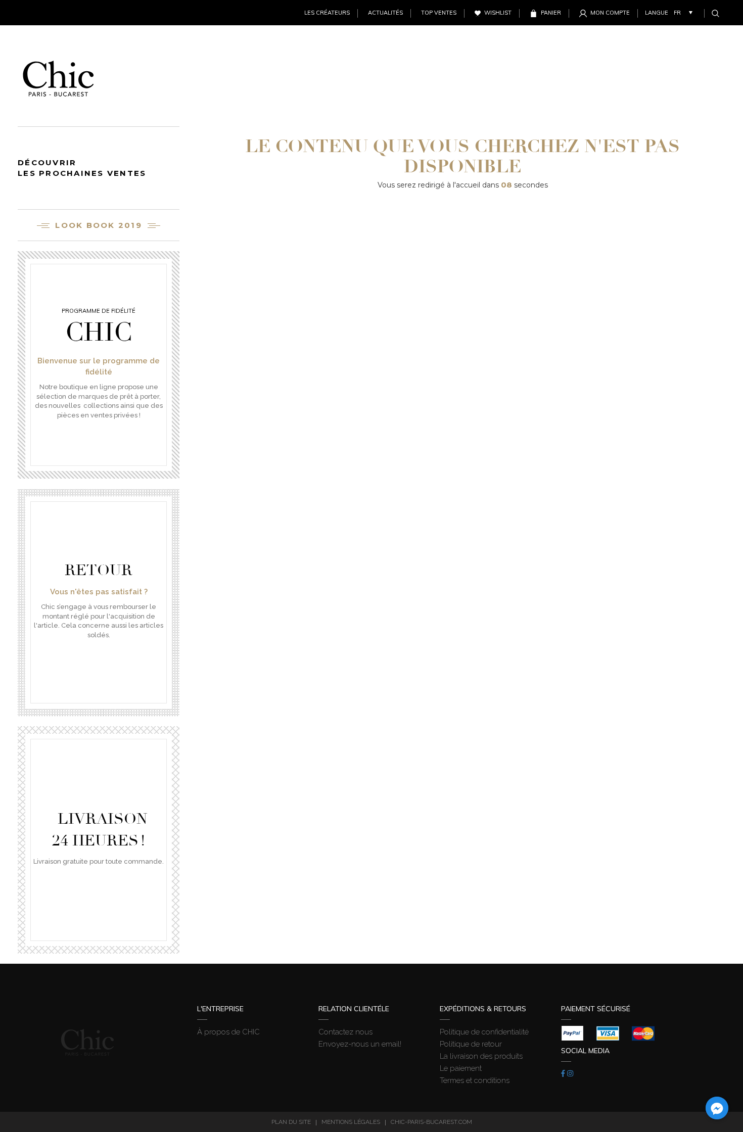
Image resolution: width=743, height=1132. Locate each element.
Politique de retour (471, 1044)
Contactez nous (345, 1031)
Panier (551, 12)
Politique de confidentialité (484, 1031)
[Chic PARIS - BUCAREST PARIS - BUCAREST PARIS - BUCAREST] (58, 76)
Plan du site (291, 1121)
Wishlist (498, 12)
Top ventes (438, 12)
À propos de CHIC (228, 1031)
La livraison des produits (481, 1056)
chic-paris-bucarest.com (431, 1121)
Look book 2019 (98, 225)
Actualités (385, 12)
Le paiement (461, 1068)
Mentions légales (350, 1121)
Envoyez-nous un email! (359, 1044)
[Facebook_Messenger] (717, 1108)
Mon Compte (610, 12)
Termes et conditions (474, 1080)
